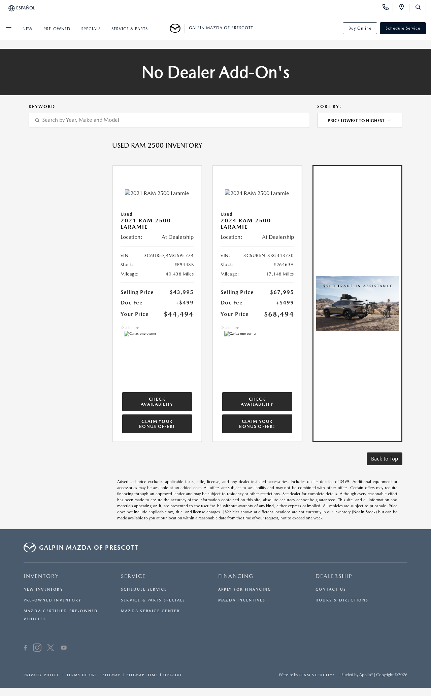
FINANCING (236, 576)
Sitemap (112, 675)
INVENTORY (41, 576)
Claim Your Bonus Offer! (157, 424)
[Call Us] (388, 8)
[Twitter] (50, 648)
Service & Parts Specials (153, 600)
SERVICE (133, 576)
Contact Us (331, 589)
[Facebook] (25, 648)
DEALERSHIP (334, 576)
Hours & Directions (342, 600)
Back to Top (384, 458)
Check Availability (157, 402)
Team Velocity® (317, 675)
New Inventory (43, 589)
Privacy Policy (41, 675)
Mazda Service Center (150, 611)
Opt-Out (172, 675)
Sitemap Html (142, 675)
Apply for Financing (244, 589)
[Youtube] (64, 648)
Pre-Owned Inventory (52, 600)
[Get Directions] (403, 8)
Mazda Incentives (242, 600)
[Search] (420, 8)
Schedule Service (403, 28)
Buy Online (360, 28)
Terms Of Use (81, 675)
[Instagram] (37, 648)
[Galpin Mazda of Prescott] (177, 28)
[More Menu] (8, 28)
